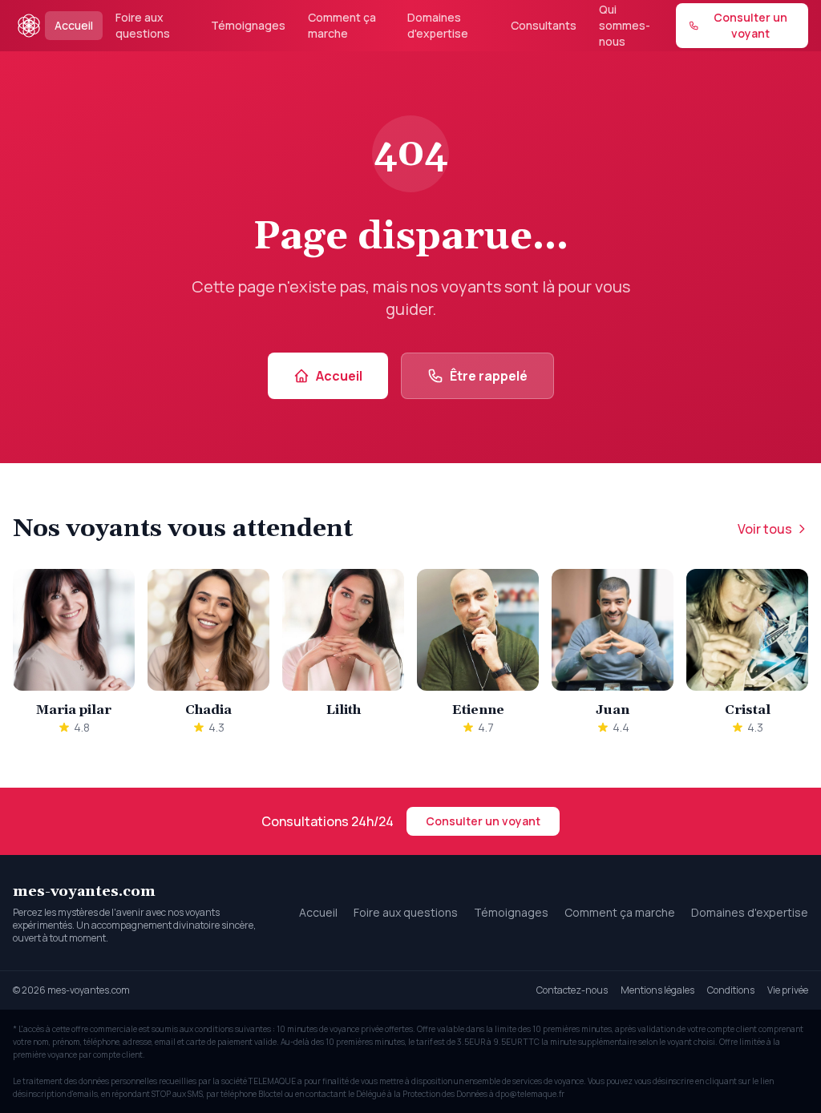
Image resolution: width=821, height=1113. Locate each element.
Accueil (74, 25)
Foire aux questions (142, 25)
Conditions (730, 990)
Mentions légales (657, 990)
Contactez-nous (572, 990)
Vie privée (787, 990)
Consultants (543, 25)
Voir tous (765, 529)
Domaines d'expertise (437, 25)
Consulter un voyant (483, 821)
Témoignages (248, 25)
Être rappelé (489, 376)
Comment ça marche (342, 25)
